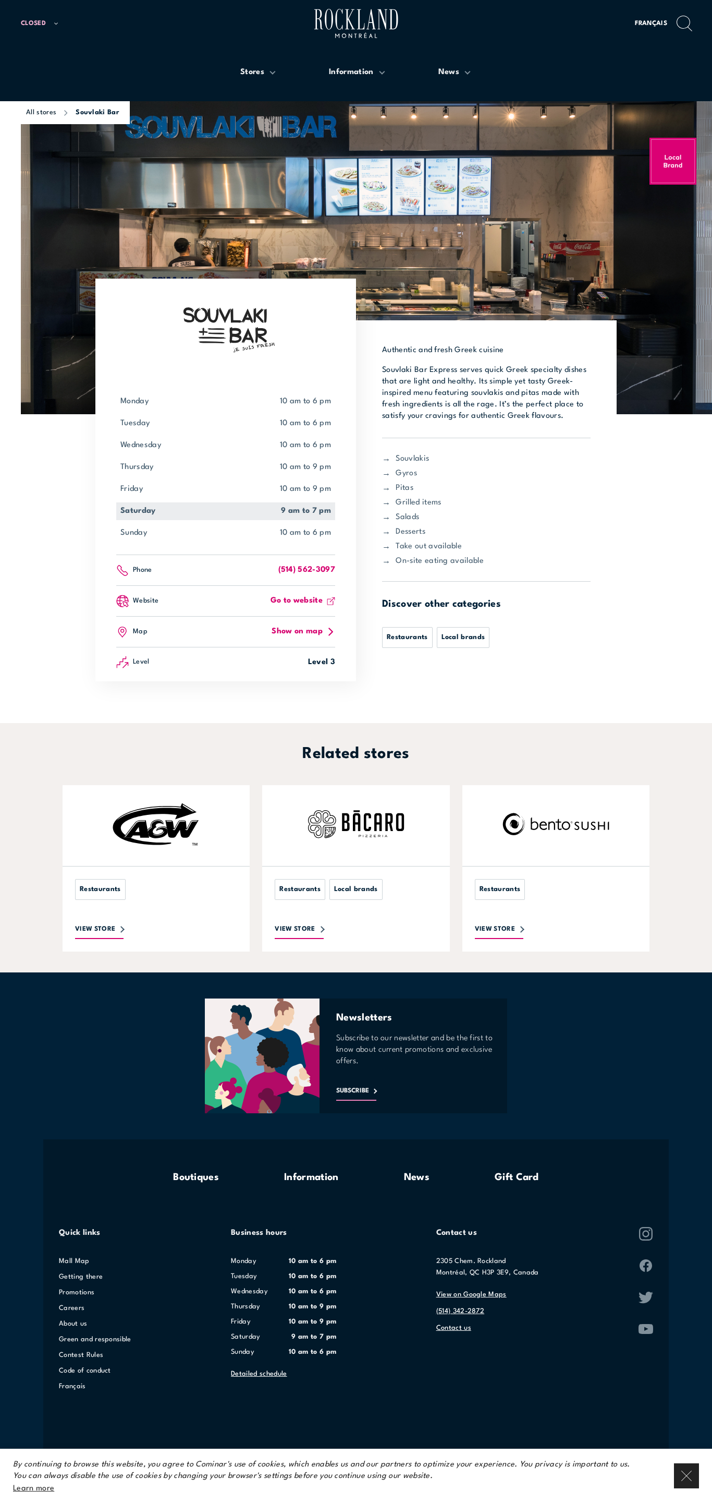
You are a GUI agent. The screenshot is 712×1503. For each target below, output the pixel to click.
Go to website (297, 601)
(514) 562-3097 (306, 570)
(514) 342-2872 (460, 1311)
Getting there (81, 1276)
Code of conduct (85, 1370)
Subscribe (352, 1091)
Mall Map (74, 1261)
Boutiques (196, 1177)
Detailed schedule (259, 1373)
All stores (41, 112)
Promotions (76, 1292)
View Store (95, 929)
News (416, 1177)
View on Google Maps (471, 1294)
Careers (71, 1308)
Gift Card (517, 1177)
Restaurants (407, 637)
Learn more (33, 1489)
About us (73, 1323)
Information (311, 1177)
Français (651, 23)
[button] (44, 23)
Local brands (463, 637)
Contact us (453, 1328)
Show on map (297, 631)
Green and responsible (95, 1339)
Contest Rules (81, 1355)
